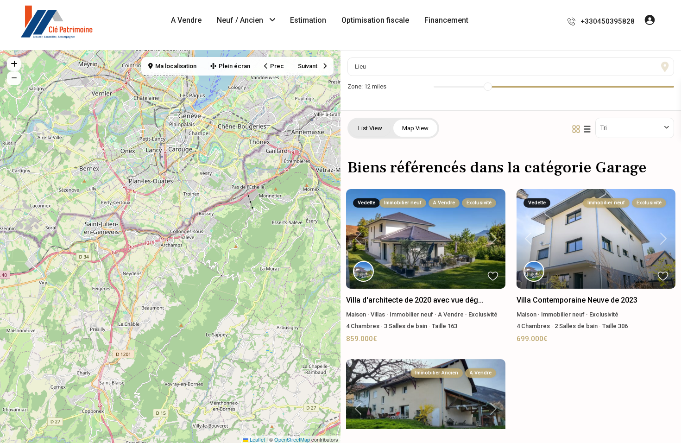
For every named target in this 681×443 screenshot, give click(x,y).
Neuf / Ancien (240, 20)
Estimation (308, 20)
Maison (356, 314)
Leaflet (256, 439)
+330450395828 (607, 21)
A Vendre (186, 20)
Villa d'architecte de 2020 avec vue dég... (415, 300)
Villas (378, 314)
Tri (603, 127)
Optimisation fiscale (375, 20)
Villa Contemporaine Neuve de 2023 (577, 300)
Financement (446, 20)
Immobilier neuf (411, 314)
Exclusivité (483, 314)
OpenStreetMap (292, 439)
